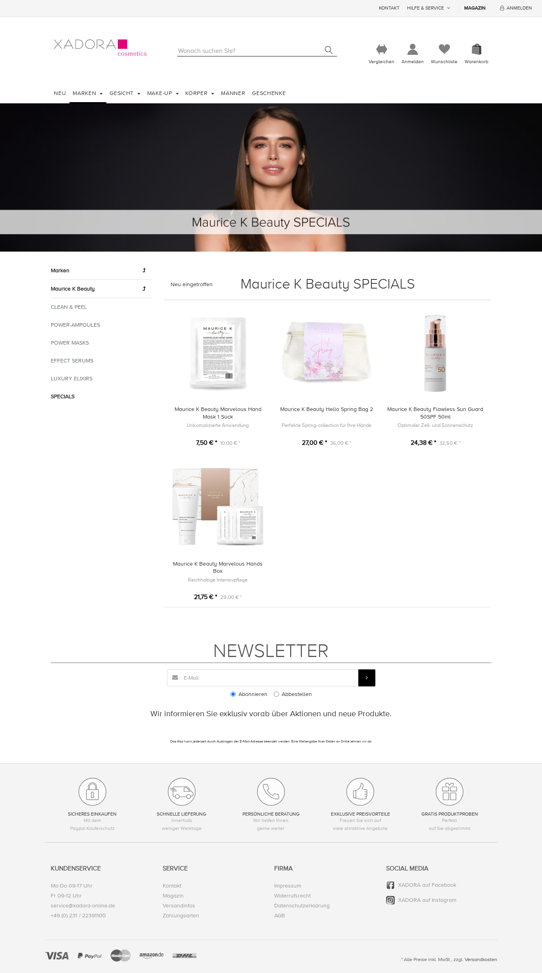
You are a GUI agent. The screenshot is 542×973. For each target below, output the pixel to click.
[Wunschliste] (444, 49)
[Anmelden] (412, 49)
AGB (279, 915)
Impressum (287, 885)
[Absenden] (366, 677)
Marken (85, 93)
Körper (197, 93)
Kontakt (389, 8)
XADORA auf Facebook (427, 885)
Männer (233, 93)
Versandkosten (481, 959)
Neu (60, 93)
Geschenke (269, 93)
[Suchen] (328, 50)
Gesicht (123, 93)
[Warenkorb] (476, 49)
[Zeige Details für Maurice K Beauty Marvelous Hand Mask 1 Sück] (218, 352)
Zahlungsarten (181, 915)
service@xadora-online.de (83, 905)
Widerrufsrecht (292, 895)
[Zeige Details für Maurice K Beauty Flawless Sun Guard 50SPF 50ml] (435, 352)
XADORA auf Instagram (427, 900)
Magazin (475, 8)
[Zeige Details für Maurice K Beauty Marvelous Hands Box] (218, 507)
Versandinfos (179, 905)
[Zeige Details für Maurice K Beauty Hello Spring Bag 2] (327, 352)
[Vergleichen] (381, 49)
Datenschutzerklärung (302, 905)
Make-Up (160, 93)
